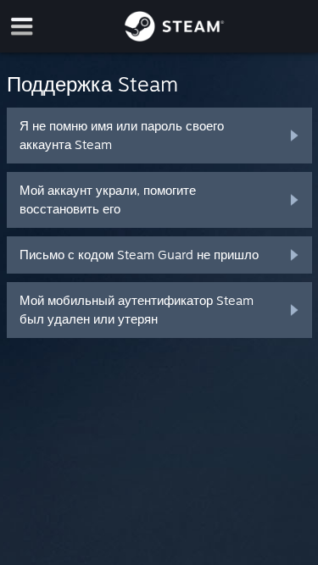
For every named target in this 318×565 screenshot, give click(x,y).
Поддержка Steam (92, 84)
